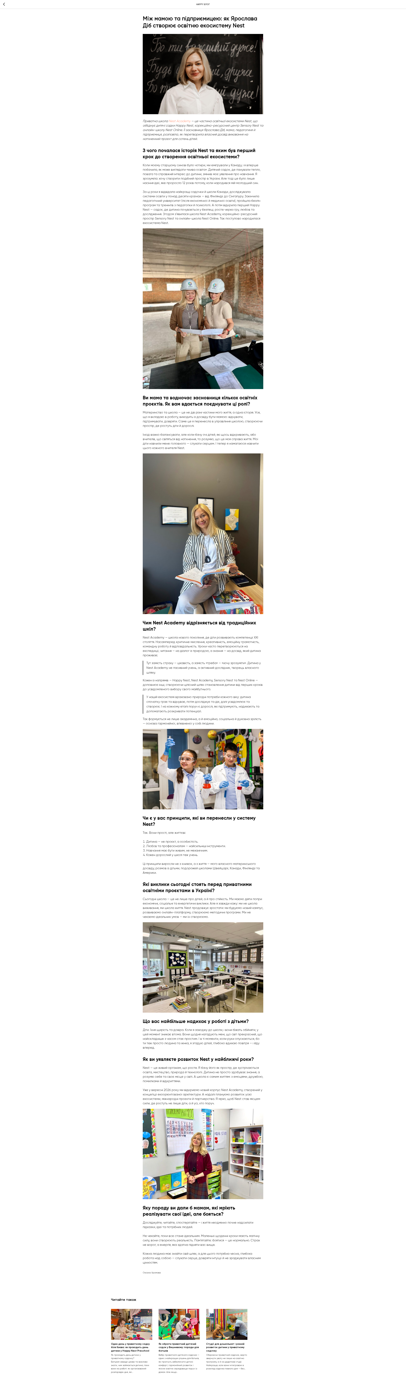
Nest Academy (179, 121)
